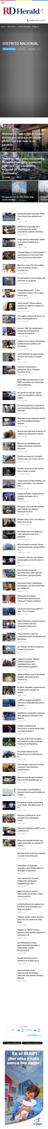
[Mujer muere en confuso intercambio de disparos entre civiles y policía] (9, 894)
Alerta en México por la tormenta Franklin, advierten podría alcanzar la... (31, 677)
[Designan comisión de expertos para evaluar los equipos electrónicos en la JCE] (9, 509)
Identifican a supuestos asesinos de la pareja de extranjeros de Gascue (31, 715)
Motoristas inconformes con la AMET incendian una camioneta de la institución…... (30, 382)
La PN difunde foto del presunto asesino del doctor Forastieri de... (30, 356)
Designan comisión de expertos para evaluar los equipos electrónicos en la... (30, 509)
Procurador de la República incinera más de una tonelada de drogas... (31, 792)
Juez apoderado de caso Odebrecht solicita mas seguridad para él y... (28, 881)
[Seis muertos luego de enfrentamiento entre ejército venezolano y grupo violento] (9, 573)
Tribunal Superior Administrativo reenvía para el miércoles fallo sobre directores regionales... (31, 254)
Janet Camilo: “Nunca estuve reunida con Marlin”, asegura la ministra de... (30, 305)
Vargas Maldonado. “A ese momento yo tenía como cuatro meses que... (30, 292)
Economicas (22, 49)
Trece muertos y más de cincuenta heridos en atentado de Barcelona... (31, 636)
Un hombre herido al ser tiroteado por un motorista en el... (29, 754)
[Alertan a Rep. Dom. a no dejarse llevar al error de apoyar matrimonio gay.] (9, 522)
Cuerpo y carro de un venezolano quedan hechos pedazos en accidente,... (31, 343)
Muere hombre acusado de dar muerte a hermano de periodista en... (31, 547)
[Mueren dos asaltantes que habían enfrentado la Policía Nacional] (9, 446)
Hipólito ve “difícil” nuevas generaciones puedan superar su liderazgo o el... (31, 932)
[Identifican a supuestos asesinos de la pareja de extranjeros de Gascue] (9, 716)
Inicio (3, 26)
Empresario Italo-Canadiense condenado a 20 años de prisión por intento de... (31, 585)
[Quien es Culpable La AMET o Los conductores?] (9, 831)
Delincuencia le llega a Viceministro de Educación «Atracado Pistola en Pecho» (29, 598)
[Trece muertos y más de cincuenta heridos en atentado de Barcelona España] (9, 637)
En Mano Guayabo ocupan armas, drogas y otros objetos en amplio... (31, 689)
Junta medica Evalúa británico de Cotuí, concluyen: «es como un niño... (31, 483)
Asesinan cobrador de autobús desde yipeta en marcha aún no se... (30, 559)
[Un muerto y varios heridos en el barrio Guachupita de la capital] (9, 319)
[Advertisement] (24, 94)
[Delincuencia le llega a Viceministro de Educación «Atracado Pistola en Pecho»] (9, 599)
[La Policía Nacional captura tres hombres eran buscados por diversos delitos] (9, 907)
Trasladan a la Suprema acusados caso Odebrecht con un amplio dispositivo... (30, 868)
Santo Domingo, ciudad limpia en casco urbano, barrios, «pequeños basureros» (31, 623)
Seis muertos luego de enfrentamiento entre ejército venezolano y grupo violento (29, 572)
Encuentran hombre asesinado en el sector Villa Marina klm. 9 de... (30, 805)
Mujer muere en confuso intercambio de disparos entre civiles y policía (30, 893)
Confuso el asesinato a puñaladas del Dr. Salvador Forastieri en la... (28, 369)
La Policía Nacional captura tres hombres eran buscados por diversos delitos (30, 906)
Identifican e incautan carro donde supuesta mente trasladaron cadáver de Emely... (30, 229)
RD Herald (6, 149)
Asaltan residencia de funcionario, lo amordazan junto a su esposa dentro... (31, 728)
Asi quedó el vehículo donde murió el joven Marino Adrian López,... (29, 395)
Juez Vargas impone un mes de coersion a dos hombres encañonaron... (30, 767)
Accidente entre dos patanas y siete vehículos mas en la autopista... (30, 534)
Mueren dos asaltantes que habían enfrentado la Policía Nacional (29, 446)
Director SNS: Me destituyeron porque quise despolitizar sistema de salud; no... (30, 330)
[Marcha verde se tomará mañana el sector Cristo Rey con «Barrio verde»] (9, 856)
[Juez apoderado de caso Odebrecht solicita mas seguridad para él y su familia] (9, 881)
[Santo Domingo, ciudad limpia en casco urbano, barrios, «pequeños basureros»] (9, 624)
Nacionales (12, 26)
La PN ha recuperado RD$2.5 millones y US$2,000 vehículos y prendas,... (30, 702)
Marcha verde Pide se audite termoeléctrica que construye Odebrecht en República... (29, 741)
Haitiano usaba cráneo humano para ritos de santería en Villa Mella (30, 919)
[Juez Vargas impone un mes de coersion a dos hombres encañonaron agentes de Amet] (9, 767)
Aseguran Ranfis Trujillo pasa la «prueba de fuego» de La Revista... (30, 496)
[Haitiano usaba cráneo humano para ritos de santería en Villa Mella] (9, 920)
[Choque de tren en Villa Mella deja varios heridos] (19, 194)
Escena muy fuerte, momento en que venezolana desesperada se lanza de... (31, 408)
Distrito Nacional (24, 26)
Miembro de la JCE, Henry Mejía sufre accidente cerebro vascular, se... (30, 267)
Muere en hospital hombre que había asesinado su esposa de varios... (30, 843)
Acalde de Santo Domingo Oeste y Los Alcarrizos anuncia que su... (31, 216)
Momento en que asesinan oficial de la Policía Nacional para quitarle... (31, 420)
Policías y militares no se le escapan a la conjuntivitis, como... (28, 817)
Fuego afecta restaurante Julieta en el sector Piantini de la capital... (31, 242)
